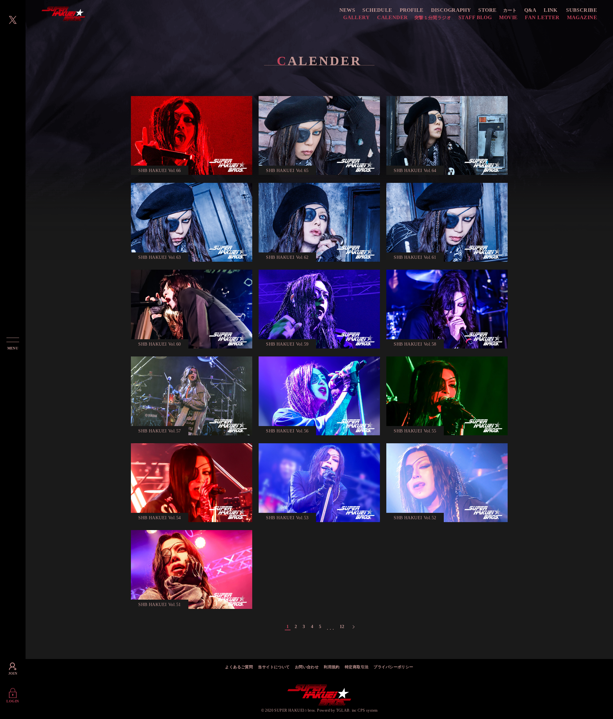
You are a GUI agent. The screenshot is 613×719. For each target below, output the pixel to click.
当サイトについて (274, 667)
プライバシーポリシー (393, 667)
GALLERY (356, 17)
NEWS (347, 10)
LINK (550, 10)
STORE (487, 10)
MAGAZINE (582, 17)
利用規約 (332, 667)
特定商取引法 (357, 667)
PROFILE (412, 10)
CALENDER (392, 17)
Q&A (530, 10)
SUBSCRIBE (581, 10)
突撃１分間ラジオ (432, 17)
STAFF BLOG (475, 17)
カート (510, 10)
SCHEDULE (377, 10)
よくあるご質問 (239, 667)
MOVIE (508, 17)
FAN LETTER (542, 17)
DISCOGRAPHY (451, 10)
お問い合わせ (307, 667)
